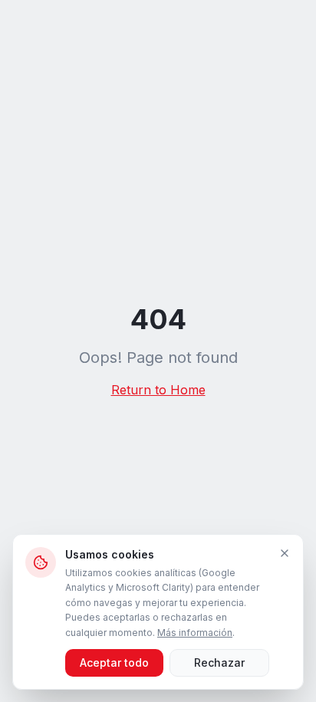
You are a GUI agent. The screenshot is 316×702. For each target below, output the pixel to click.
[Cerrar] (284, 553)
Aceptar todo (114, 662)
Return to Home (158, 389)
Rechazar (219, 662)
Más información (194, 632)
